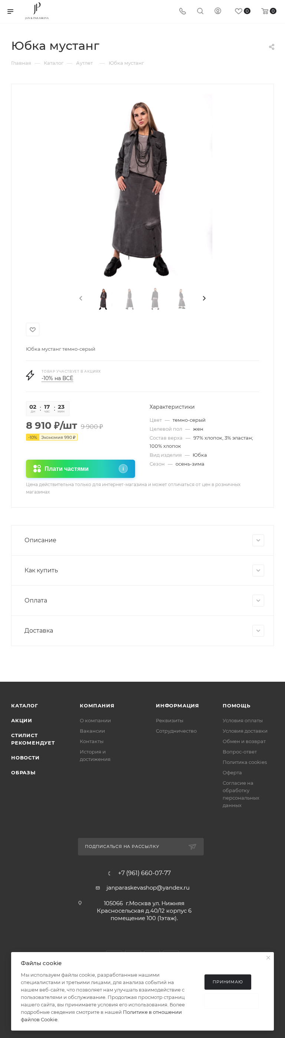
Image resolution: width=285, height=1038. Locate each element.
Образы (23, 772)
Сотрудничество (176, 731)
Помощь (236, 705)
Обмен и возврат (244, 741)
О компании (95, 720)
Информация (177, 705)
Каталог (24, 705)
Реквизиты (169, 720)
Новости (25, 758)
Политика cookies (245, 762)
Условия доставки (245, 731)
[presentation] (80, 298)
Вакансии (92, 731)
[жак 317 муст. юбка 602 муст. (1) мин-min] (143, 187)
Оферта (232, 772)
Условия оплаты (243, 720)
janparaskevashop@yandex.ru (148, 887)
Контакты (92, 741)
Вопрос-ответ (240, 752)
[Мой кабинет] (217, 11)
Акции (21, 720)
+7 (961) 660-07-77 (144, 873)
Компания (97, 705)
